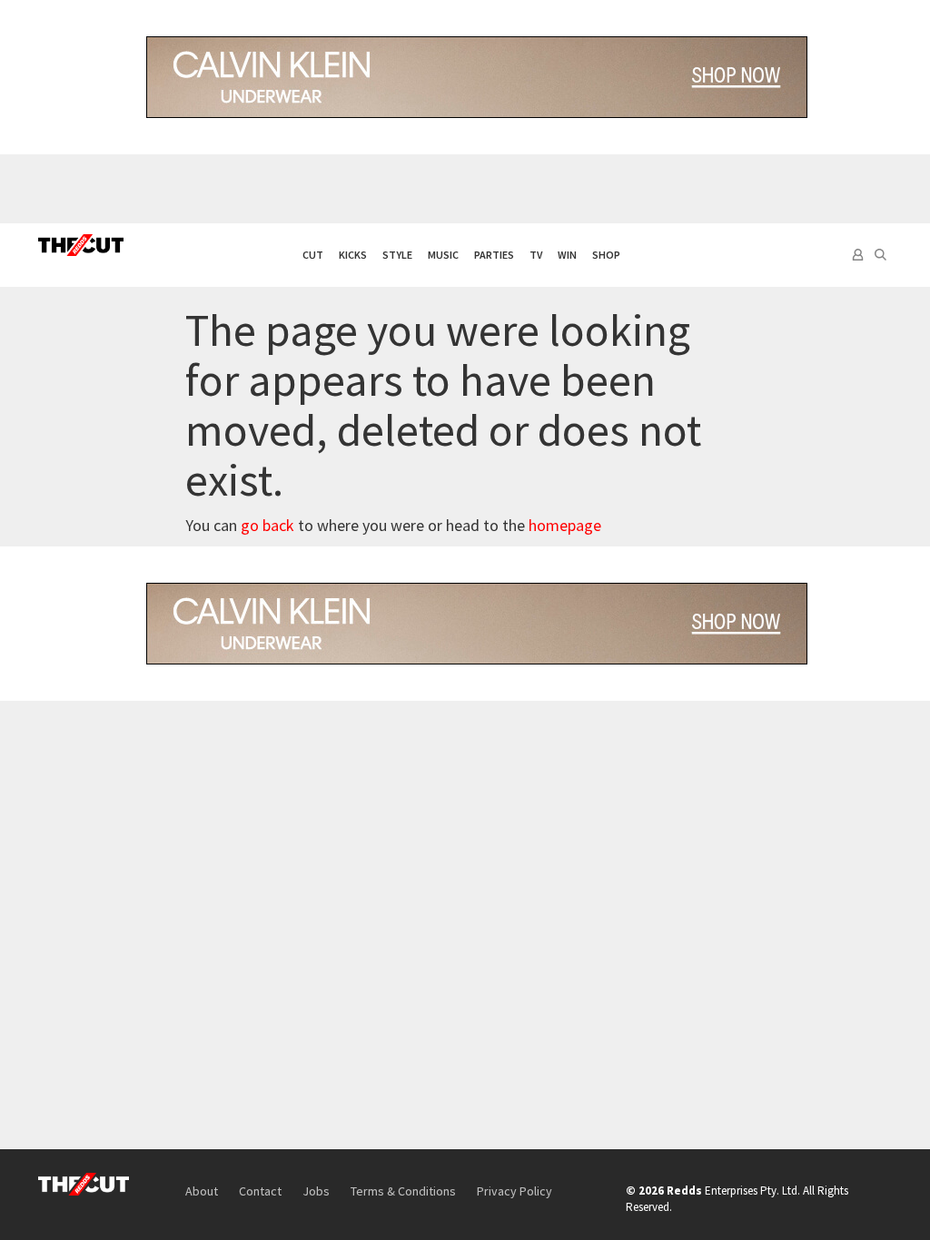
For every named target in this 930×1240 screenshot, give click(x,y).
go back (267, 525)
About (201, 1191)
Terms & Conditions (403, 1191)
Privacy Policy (514, 1191)
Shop (606, 254)
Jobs (316, 1191)
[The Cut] (81, 245)
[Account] (856, 255)
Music (443, 254)
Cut (312, 254)
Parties (494, 254)
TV (535, 254)
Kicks (353, 254)
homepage (565, 525)
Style (397, 254)
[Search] (880, 255)
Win (567, 254)
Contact (260, 1191)
